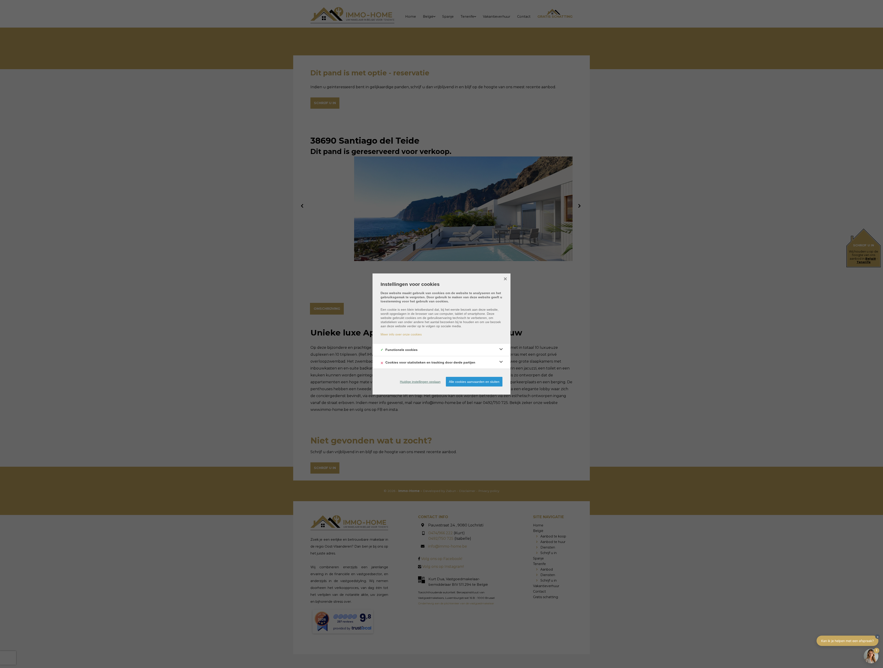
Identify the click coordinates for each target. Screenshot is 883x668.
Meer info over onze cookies (401, 334)
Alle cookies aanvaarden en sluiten (474, 382)
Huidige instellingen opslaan (420, 382)
